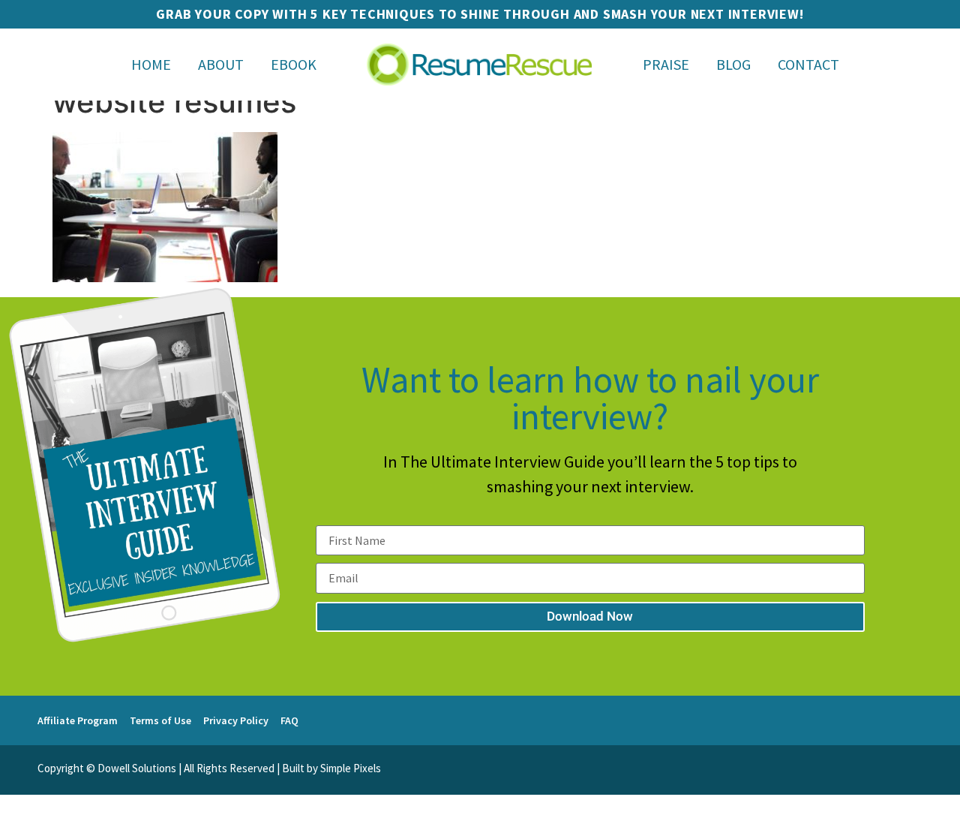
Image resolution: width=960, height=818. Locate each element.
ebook (293, 64)
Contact (808, 64)
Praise (666, 64)
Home (151, 64)
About (221, 64)
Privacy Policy (235, 720)
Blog (733, 64)
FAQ (289, 720)
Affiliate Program (78, 720)
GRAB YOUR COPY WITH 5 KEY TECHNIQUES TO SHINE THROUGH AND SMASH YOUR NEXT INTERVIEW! (479, 14)
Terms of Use (160, 720)
